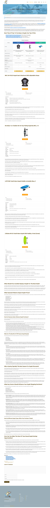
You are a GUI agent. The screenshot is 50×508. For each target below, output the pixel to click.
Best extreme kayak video (9, 456)
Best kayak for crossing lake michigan (11, 458)
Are (26, 497)
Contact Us (21, 501)
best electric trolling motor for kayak (8, 462)
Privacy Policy (21, 497)
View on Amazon (25, 139)
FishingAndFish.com (6, 499)
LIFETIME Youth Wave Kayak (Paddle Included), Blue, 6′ (13, 36)
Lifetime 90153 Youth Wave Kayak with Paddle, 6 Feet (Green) (14, 37)
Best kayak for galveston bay (9, 459)
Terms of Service (22, 498)
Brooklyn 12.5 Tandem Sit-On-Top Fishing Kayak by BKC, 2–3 (18, 27)
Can (26, 498)
